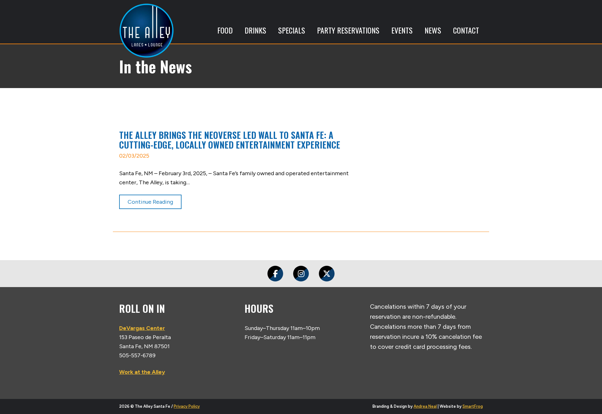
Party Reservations (348, 30)
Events (402, 30)
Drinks (255, 30)
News (433, 30)
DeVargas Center (142, 328)
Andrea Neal (425, 406)
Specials (291, 30)
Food (225, 30)
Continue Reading (150, 201)
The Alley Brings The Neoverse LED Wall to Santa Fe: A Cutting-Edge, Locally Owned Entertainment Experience (229, 139)
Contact (466, 30)
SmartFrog (472, 406)
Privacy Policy (187, 406)
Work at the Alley (142, 372)
